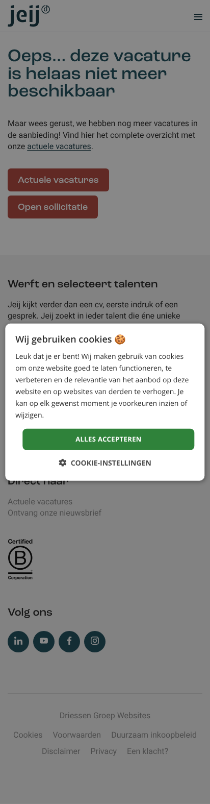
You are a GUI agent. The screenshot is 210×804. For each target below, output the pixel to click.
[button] (105, 463)
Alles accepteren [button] (108, 439)
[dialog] (104, 402)
